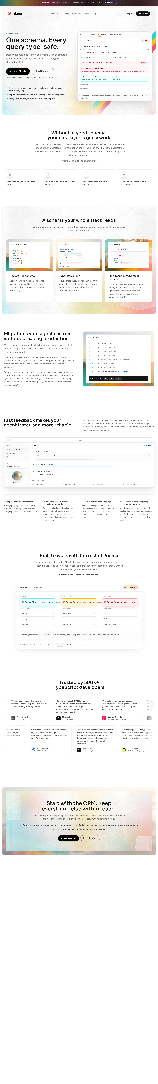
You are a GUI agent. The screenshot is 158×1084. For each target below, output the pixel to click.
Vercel (106, 613)
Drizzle (24, 613)
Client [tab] (92, 34)
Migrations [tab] (102, 34)
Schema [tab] (83, 34)
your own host (110, 624)
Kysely (24, 619)
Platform (55, 14)
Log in (129, 14)
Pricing (66, 14)
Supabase (67, 613)
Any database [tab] (115, 34)
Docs (87, 14)
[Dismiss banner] (155, 3)
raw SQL (25, 624)
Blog (94, 14)
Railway (107, 619)
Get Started (143, 14)
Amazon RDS (68, 624)
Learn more (48, 602)
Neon (65, 619)
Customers (77, 14)
